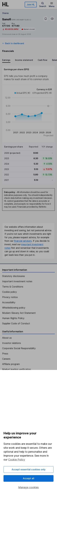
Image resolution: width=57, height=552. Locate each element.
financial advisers (23, 240)
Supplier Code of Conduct (16, 323)
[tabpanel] (28, 125)
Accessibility (8, 302)
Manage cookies (28, 487)
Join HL (31, 4)
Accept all (28, 478)
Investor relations (11, 343)
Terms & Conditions (12, 286)
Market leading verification (16, 369)
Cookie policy (9, 291)
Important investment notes (17, 281)
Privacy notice (10, 297)
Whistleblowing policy (13, 307)
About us (7, 337)
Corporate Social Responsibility (19, 348)
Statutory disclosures (13, 276)
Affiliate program (11, 364)
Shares (5, 13)
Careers (6, 358)
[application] (28, 113)
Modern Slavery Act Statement (19, 312)
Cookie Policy (16, 459)
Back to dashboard (14, 43)
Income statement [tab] (24, 60)
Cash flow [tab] (42, 60)
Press (5, 353)
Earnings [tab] (6, 60)
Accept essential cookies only (29, 469)
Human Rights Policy (13, 318)
